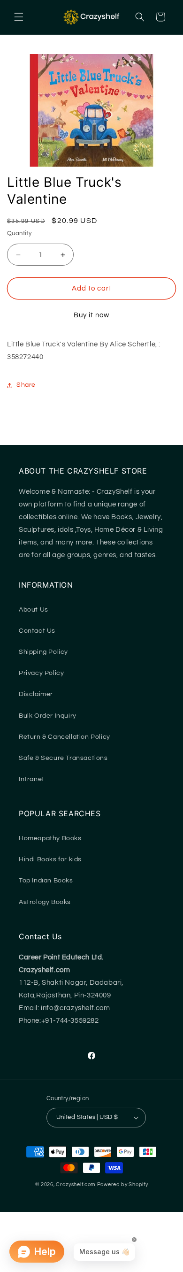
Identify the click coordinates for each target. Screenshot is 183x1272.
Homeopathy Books (50, 838)
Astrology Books (45, 902)
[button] (18, 17)
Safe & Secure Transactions (63, 758)
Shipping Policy (43, 652)
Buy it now (91, 315)
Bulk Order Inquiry (47, 716)
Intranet (32, 779)
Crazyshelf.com (76, 1184)
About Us (33, 609)
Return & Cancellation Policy (64, 737)
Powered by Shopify (122, 1184)
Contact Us (37, 631)
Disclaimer (36, 694)
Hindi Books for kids (50, 859)
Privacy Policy (41, 673)
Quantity (19, 233)
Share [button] (26, 385)
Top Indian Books (46, 880)
